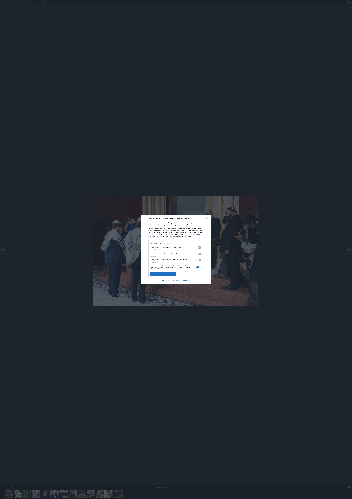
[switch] (198, 247)
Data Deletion (166, 280)
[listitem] (176, 243)
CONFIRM (162, 274)
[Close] (207, 218)
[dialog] (176, 249)
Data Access (176, 280)
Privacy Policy (186, 280)
